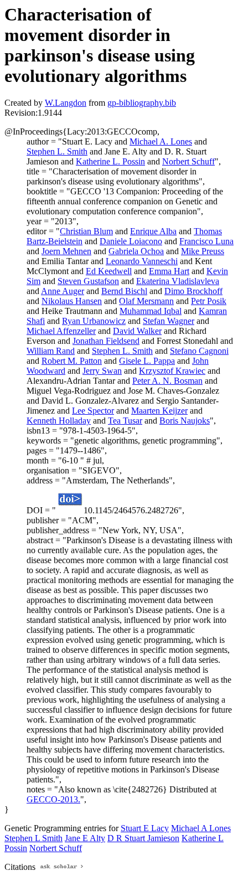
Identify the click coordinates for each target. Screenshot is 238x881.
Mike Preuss (202, 251)
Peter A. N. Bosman (167, 380)
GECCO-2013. (53, 799)
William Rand (51, 351)
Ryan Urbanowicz (94, 321)
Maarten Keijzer (159, 410)
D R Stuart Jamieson (143, 838)
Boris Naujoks (184, 420)
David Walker (137, 331)
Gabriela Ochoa (136, 251)
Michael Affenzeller (61, 331)
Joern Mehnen (66, 251)
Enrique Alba (153, 231)
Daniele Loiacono (131, 241)
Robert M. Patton (72, 360)
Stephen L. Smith (57, 151)
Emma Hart (169, 271)
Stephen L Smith (33, 838)
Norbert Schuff (188, 161)
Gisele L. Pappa (147, 360)
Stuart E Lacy (145, 828)
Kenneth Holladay (59, 420)
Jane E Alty (85, 838)
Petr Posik (208, 301)
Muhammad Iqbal (151, 311)
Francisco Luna (206, 241)
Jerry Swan (102, 370)
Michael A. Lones (161, 141)
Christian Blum (86, 231)
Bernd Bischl (124, 291)
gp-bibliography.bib (141, 102)
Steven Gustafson (88, 281)
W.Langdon (65, 102)
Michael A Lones (201, 828)
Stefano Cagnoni (199, 351)
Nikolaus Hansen (72, 301)
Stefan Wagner (168, 321)
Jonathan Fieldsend (106, 341)
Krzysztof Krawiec (172, 370)
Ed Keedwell (109, 271)
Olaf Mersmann (146, 301)
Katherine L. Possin (110, 161)
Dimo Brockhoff (193, 291)
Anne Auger (62, 291)
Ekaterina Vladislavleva (177, 281)
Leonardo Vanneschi (142, 261)
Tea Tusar (125, 420)
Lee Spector (93, 410)
